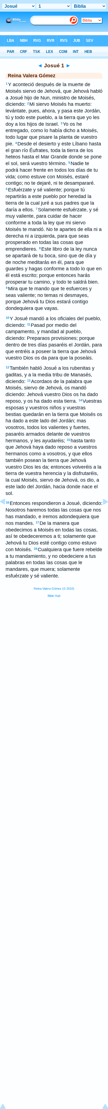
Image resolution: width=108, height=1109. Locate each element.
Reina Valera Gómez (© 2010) (54, 588)
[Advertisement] (54, 644)
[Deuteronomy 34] (7, 514)
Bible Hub (54, 595)
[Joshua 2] (101, 514)
